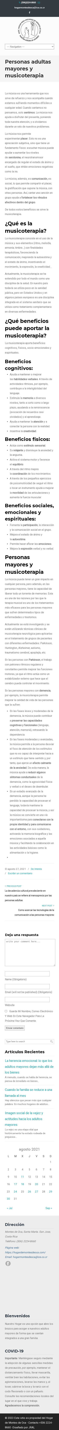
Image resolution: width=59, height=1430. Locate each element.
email (28, 992)
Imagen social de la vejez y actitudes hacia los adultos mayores (24, 1119)
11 (22, 1176)
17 (15, 1184)
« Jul (9, 1208)
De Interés (36, 869)
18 (22, 1184)
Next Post (47, 906)
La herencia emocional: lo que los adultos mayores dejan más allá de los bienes (29, 1066)
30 (8, 1198)
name (16, 979)
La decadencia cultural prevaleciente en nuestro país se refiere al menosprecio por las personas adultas (28, 895)
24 (15, 1191)
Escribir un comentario (20, 873)
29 (50, 1191)
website (10, 1005)
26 (29, 1191)
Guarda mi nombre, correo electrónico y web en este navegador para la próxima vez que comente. (29, 1016)
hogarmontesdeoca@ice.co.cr (29, 7)
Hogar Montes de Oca (29, 30)
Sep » (49, 1208)
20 (36, 1184)
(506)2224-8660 (28, 2)
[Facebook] (29, 12)
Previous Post (13, 886)
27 (36, 1191)
